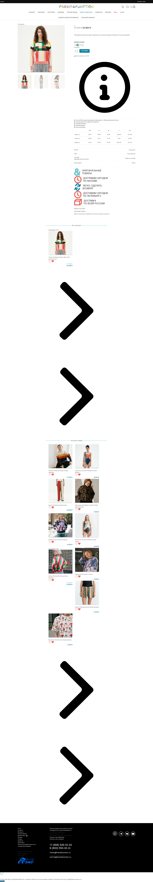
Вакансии (20, 841)
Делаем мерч (21, 835)
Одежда (61, 12)
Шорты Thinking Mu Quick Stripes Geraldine (87, 607)
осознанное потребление (85, 214)
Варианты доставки (79, 208)
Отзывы (20, 839)
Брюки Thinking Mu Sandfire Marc (58, 505)
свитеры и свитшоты (104, 214)
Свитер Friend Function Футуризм (58, 539)
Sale (115, 12)
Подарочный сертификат (68, 17)
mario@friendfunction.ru (60, 852)
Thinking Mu (21, 24)
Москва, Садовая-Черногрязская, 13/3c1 (61, 828)
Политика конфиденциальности (27, 844)
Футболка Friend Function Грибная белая (60, 640)
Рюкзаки (41, 12)
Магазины (20, 832)
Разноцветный (131, 153)
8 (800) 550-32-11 (60, 848)
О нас (122, 12)
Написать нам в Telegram (57, 839)
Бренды (108, 12)
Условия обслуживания (24, 846)
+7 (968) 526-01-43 (61, 844)
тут (81, 879)
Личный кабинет (88, 17)
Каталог (32, 12)
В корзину (84, 50)
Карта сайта (21, 842)
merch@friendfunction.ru (60, 857)
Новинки (98, 12)
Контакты (20, 830)
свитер (95, 214)
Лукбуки (20, 837)
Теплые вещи (72, 12)
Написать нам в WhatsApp (57, 837)
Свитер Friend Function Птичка (83, 574)
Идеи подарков (86, 12)
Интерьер (51, 12)
